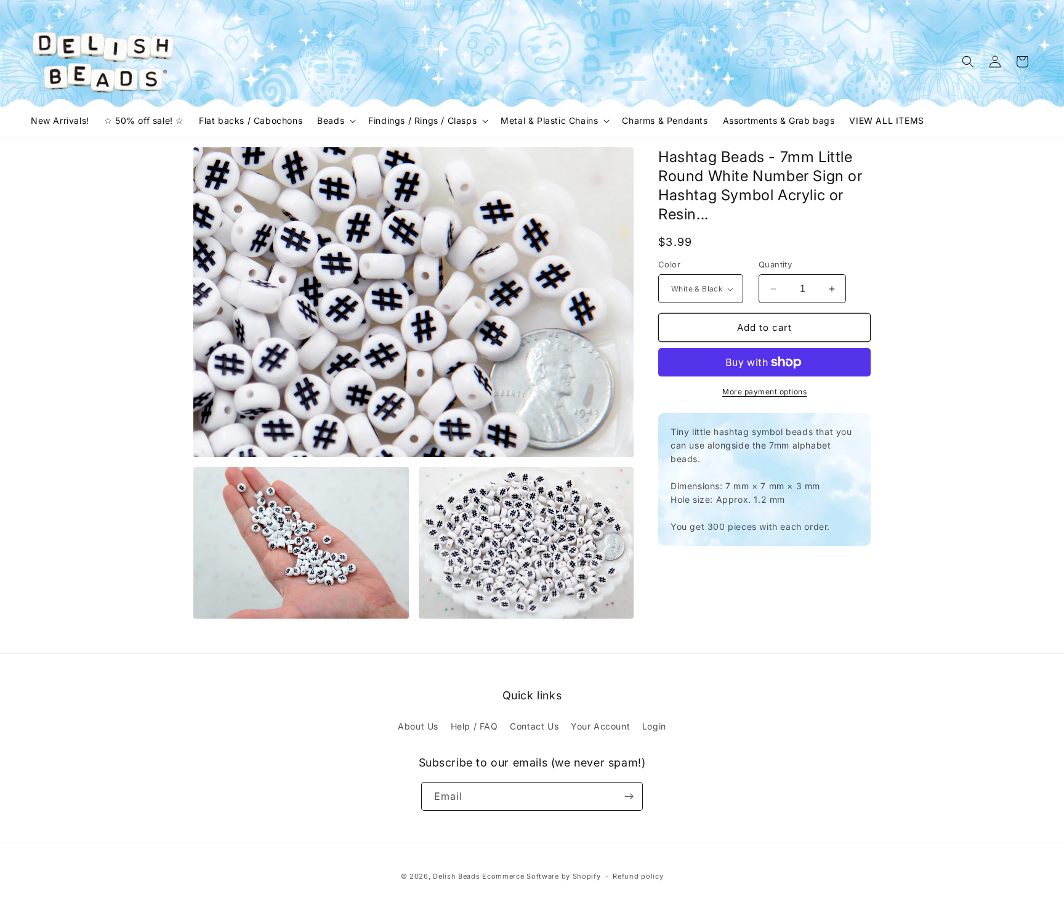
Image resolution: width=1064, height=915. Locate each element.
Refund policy (638, 876)
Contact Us (534, 726)
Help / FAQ (474, 726)
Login (654, 726)
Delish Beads (456, 876)
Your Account (600, 726)
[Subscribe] (628, 796)
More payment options (764, 391)
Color (669, 264)
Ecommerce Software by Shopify (541, 876)
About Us (418, 726)
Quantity (775, 264)
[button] (335, 121)
